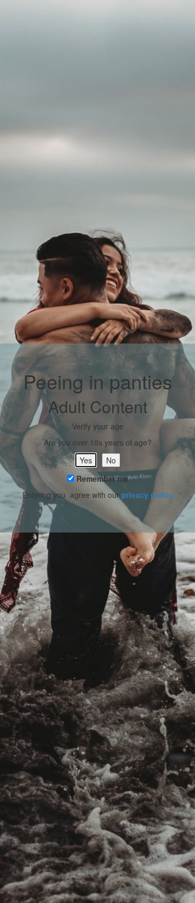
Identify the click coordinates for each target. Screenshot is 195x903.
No (111, 460)
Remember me (101, 478)
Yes (86, 460)
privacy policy (147, 494)
